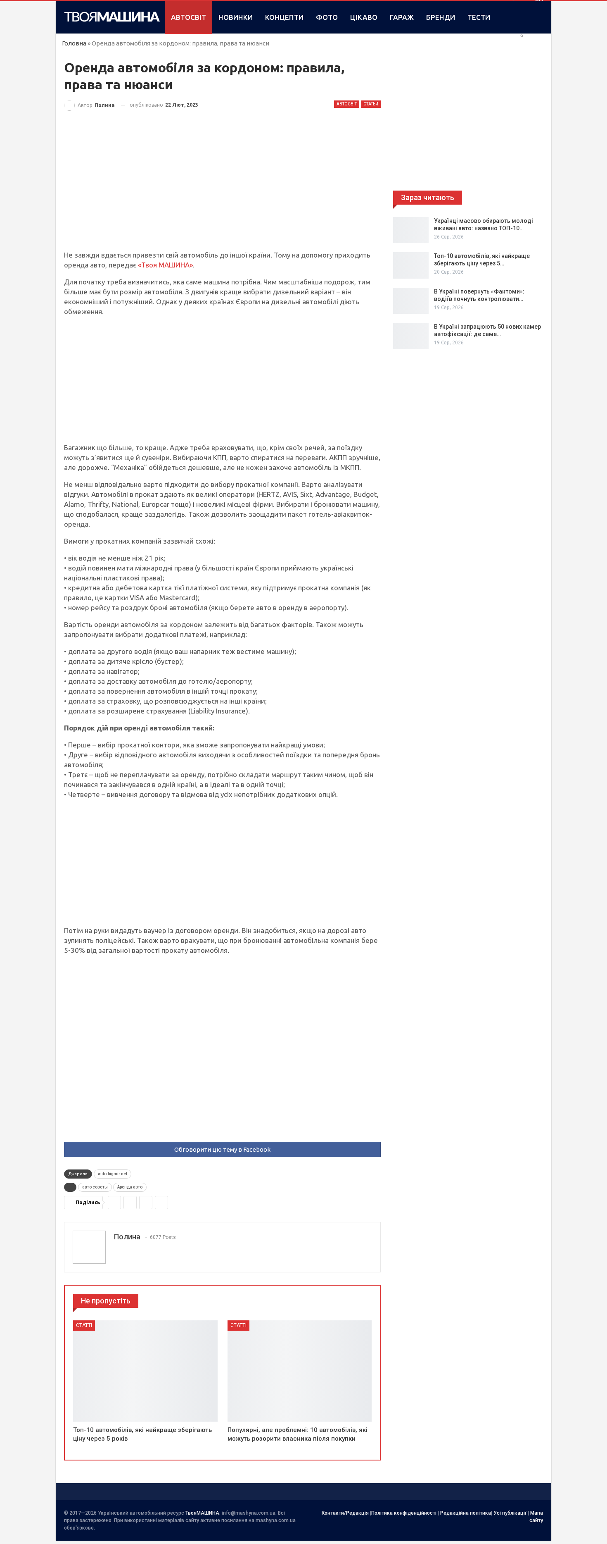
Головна (74, 43)
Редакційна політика (465, 1513)
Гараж (402, 17)
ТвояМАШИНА (202, 1513)
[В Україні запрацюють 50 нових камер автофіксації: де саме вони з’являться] (411, 336)
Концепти (284, 17)
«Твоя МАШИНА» (165, 265)
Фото (327, 17)
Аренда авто (129, 1187)
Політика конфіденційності (403, 1513)
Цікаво (363, 17)
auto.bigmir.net (112, 1174)
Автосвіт (188, 17)
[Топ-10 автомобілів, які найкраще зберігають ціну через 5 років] (145, 1371)
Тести (478, 17)
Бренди (440, 17)
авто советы (95, 1187)
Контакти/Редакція (345, 1513)
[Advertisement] (222, 189)
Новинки (235, 17)
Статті (84, 1325)
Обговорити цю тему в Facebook (222, 1149)
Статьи (370, 104)
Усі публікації (509, 1513)
